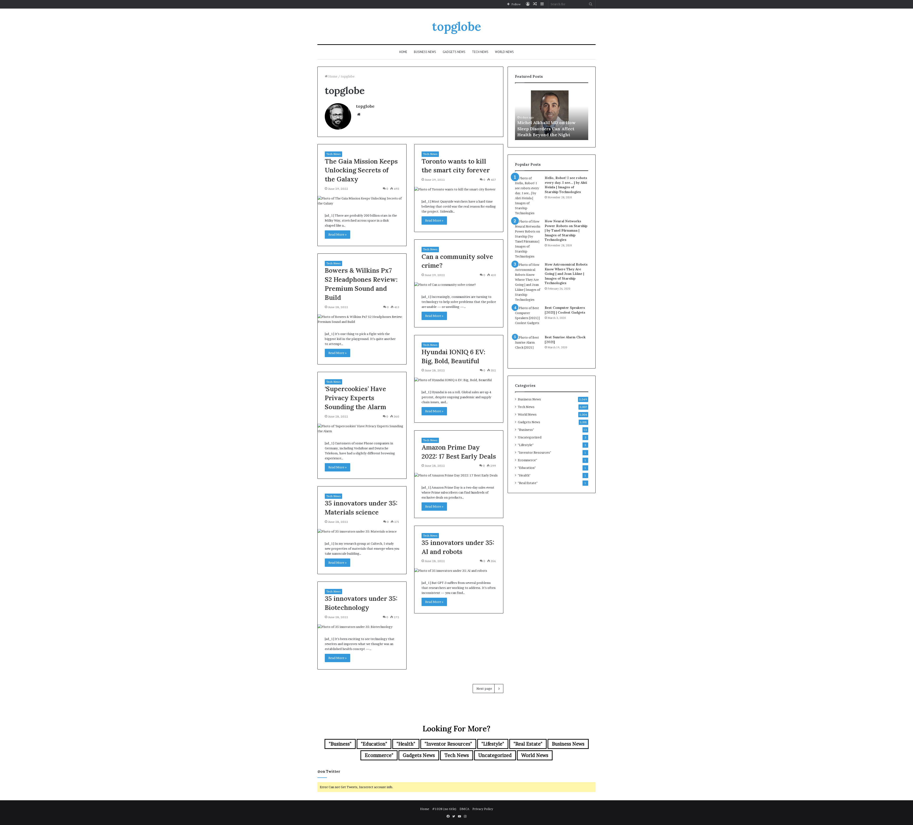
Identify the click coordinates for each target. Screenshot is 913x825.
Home (403, 52)
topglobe (365, 106)
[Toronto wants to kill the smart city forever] (458, 189)
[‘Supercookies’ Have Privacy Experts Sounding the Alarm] (362, 429)
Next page (484, 688)
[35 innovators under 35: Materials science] (362, 531)
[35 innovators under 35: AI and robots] (458, 570)
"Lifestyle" (526, 445)
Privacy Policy (482, 809)
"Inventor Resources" (534, 452)
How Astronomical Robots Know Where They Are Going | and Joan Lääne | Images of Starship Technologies (566, 273)
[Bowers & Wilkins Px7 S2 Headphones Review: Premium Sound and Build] (362, 319)
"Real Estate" (528, 483)
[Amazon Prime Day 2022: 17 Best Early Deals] (458, 475)
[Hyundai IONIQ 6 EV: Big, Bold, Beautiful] (458, 380)
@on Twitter (328, 771)
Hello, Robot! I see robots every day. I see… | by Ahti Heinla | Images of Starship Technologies (566, 185)
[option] (551, 114)
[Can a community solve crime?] (458, 284)
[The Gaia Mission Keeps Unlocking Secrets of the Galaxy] (362, 201)
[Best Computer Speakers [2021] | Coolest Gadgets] (528, 319)
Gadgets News (454, 52)
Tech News (480, 52)
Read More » (337, 234)
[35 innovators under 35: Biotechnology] (362, 626)
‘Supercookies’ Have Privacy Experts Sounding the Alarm (355, 398)
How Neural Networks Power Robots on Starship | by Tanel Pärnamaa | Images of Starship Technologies (566, 230)
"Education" (527, 468)
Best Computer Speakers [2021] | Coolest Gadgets (565, 310)
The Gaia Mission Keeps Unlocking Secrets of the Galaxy (361, 170)
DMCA (464, 809)
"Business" (526, 430)
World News (504, 52)
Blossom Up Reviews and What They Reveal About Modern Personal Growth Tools (550, 128)
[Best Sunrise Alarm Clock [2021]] (528, 348)
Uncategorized (529, 437)
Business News (425, 52)
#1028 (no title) (444, 809)
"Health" (524, 475)
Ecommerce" (527, 460)
